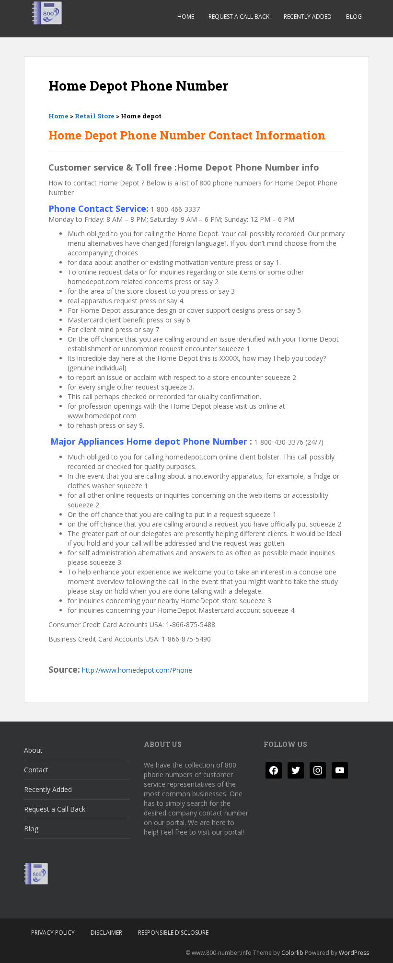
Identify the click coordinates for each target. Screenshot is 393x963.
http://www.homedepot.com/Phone (137, 670)
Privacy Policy (53, 933)
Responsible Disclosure (173, 933)
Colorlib (292, 953)
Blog (354, 16)
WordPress (354, 953)
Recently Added (308, 16)
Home (185, 16)
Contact (36, 769)
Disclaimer (106, 933)
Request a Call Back (238, 16)
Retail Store (95, 116)
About (33, 750)
